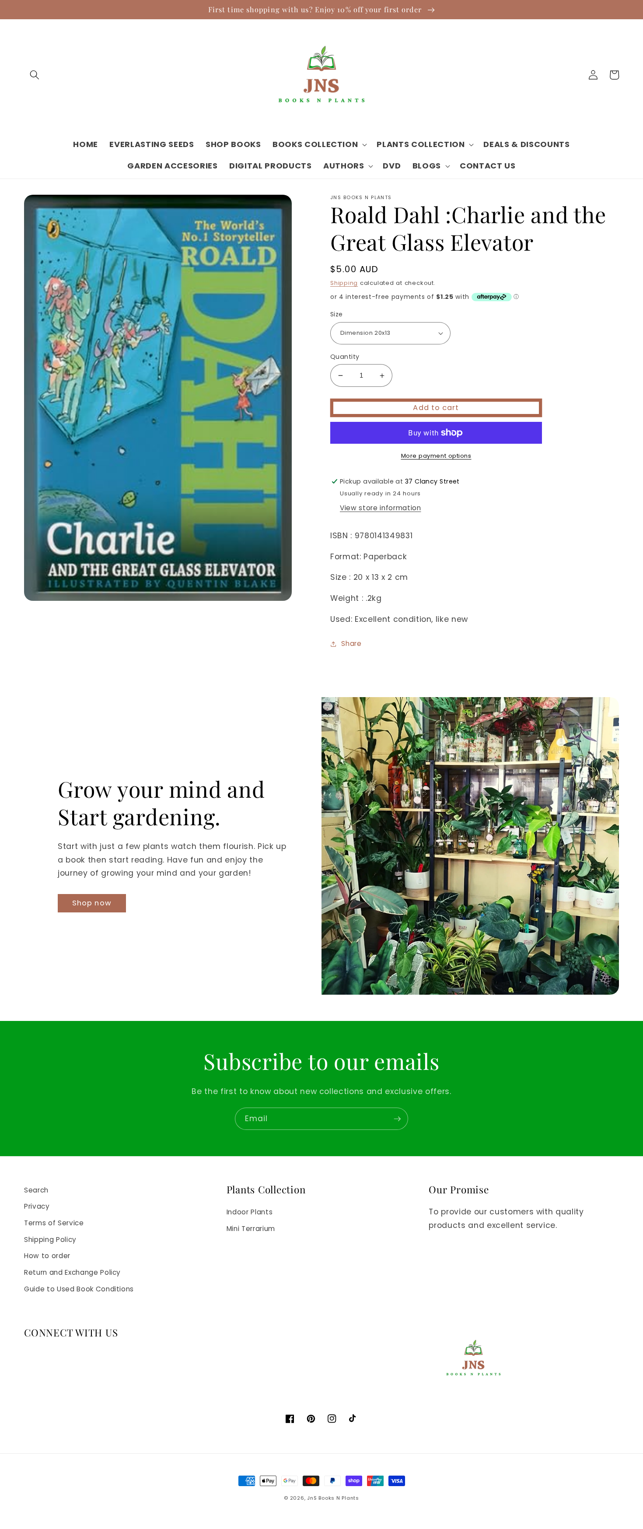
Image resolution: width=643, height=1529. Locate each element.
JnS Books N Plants (333, 1497)
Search (36, 1190)
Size (336, 314)
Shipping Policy (50, 1239)
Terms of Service (54, 1222)
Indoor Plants (250, 1212)
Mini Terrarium (251, 1228)
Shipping (344, 283)
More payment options (436, 456)
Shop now (92, 903)
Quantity (345, 356)
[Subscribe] (397, 1119)
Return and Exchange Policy (72, 1272)
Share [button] (351, 643)
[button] (34, 74)
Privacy (37, 1206)
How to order (47, 1255)
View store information (380, 507)
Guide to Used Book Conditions (79, 1289)
